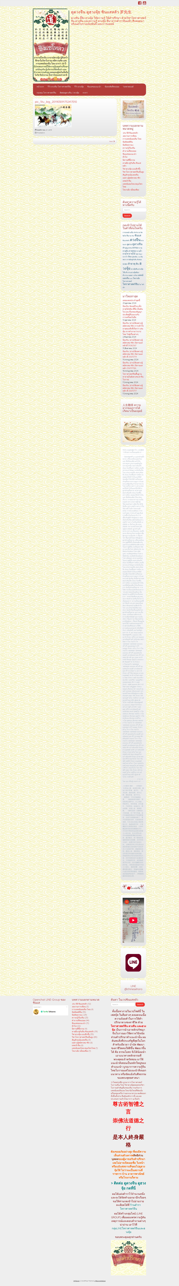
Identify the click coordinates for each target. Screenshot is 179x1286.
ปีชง (130, 256)
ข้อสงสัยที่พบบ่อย (112, 86)
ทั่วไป (125, 157)
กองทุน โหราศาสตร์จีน (46, 92)
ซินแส (138, 235)
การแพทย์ (126, 232)
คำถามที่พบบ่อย (129, 151)
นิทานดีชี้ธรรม (129, 160)
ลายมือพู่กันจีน (132, 259)
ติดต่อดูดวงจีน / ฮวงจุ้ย (69, 92)
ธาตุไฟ (125, 253)
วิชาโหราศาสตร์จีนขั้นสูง (133, 172)
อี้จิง (137, 264)
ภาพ (139, 257)
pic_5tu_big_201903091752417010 (56, 101)
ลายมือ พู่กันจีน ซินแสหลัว (132, 164)
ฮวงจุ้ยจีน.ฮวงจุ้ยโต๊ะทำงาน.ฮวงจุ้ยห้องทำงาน (133, 272)
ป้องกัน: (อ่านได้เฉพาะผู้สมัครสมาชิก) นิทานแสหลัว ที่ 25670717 (133, 388)
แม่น (131, 278)
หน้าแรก (40, 86)
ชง (130, 236)
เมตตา (130, 275)
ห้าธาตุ (131, 263)
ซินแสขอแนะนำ (94, 86)
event (85, 92)
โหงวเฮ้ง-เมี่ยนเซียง (131, 189)
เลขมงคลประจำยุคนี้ (131, 300)
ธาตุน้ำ (139, 251)
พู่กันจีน (134, 257)
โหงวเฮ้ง (136, 278)
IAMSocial (76, 1281)
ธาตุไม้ (132, 253)
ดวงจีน (135, 240)
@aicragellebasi (100, 1281)
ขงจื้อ (131, 232)
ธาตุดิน (126, 251)
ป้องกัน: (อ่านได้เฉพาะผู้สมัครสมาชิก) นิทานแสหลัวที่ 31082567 (133, 343)
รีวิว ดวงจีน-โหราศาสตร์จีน (59, 86)
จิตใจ (124, 236)
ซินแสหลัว (126, 240)
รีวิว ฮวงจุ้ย (79, 86)
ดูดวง (129, 244)
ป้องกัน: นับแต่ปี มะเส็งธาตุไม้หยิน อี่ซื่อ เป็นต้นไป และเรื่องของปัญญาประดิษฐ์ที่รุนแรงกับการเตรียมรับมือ (133, 311)
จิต (141, 232)
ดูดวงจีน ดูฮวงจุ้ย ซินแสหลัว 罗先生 (101, 11)
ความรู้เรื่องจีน (129, 148)
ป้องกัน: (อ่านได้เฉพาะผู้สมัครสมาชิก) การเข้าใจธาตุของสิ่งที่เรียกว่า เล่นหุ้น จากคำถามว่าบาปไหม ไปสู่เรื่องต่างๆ (133, 328)
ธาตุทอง (132, 251)
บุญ (137, 254)
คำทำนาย (137, 232)
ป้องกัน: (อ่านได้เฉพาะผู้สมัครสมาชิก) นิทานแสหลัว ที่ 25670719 (133, 354)
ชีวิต (133, 236)
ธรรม (130, 248)
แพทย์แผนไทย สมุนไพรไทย (132, 185)
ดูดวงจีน (137, 244)
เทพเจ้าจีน (127, 181)
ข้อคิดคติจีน (128, 142)
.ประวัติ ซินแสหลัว (130, 133)
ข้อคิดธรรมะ (128, 145)
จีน (128, 235)
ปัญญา (140, 254)
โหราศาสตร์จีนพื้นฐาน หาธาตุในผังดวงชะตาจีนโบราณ (133, 377)
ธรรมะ (135, 247)
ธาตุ (140, 248)
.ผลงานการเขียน (130, 136)
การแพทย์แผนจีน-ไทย (132, 139)
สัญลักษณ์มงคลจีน (130, 175)
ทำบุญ (125, 248)
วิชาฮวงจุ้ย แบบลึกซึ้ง (132, 169)
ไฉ (140, 284)
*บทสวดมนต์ (128, 86)
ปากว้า (125, 257)
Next (111, 141)
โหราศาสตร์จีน (131, 284)
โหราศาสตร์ (127, 281)
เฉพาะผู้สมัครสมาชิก (131, 178)
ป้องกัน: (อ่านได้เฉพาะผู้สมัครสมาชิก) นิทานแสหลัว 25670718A (133, 365)
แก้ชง (135, 275)
